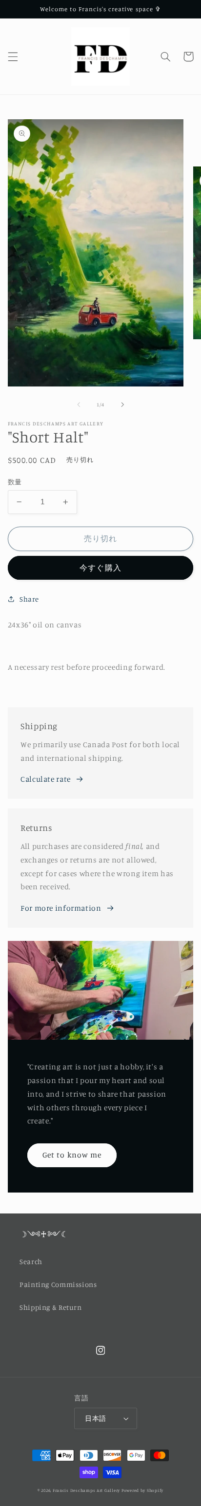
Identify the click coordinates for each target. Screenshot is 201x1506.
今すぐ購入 (100, 567)
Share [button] (29, 599)
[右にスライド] (122, 405)
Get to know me (71, 1154)
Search (31, 1261)
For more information (60, 908)
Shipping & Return (51, 1307)
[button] (12, 56)
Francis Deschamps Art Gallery (86, 1490)
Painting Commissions (58, 1284)
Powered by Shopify (142, 1490)
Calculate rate (45, 779)
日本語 (95, 1418)
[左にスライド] (78, 405)
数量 (15, 482)
